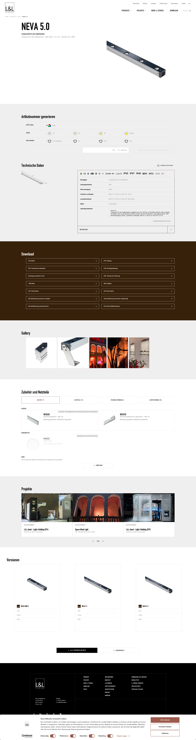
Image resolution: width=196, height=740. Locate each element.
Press (85, 689)
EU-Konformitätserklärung (112, 306)
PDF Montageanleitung (111, 268)
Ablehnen (165, 733)
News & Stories (157, 10)
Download (174, 10)
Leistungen (153, 3)
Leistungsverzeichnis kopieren (161, 221)
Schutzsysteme (174, 3)
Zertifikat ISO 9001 (137, 689)
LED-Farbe (29, 125)
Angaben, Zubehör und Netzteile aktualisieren (152, 150)
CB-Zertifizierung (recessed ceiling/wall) (116, 298)
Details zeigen (122, 736)
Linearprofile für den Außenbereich (33, 34)
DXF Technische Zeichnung (112, 276)
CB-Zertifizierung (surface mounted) (39, 298)
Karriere (107, 695)
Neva (19, 16)
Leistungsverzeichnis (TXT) (36, 276)
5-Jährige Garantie (137, 683)
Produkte (125, 10)
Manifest (145, 3)
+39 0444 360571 (61, 700)
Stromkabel (30, 140)
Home (6, 16)
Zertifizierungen (163, 3)
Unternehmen (136, 3)
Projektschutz (136, 686)
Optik (28, 133)
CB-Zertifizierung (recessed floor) (38, 306)
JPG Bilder (31, 261)
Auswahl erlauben (165, 727)
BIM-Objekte (107, 283)
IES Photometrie (109, 291)
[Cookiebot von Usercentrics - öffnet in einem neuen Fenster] (27, 736)
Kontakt (183, 3)
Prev (93, 541)
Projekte (140, 10)
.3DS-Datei (31, 283)
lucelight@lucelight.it (62, 702)
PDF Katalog (107, 261)
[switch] (73, 736)
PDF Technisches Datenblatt (36, 268)
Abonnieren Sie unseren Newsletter (139, 678)
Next (103, 541)
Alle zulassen (165, 720)
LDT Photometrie (33, 291)
